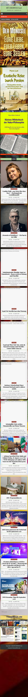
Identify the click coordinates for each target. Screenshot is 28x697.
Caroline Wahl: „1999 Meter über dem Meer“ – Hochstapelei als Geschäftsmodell (14, 193)
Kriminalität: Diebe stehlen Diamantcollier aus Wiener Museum (14, 425)
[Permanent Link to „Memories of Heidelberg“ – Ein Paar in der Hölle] (14, 218)
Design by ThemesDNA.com (14, 648)
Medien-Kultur (14, 189)
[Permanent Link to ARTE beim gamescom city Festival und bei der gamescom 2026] (14, 518)
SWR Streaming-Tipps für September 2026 (14, 598)
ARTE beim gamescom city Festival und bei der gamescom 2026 (14, 530)
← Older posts (3, 611)
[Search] (26, 13)
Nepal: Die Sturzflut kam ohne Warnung (14, 311)
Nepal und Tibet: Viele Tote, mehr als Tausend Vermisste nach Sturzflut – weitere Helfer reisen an (14, 346)
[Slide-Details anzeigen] (14, 44)
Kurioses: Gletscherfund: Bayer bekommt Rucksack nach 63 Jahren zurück (14, 387)
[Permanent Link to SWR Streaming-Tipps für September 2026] (14, 586)
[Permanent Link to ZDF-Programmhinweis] (14, 486)
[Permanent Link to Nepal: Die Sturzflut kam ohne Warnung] (14, 298)
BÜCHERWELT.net (14, 8)
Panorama (14, 270)
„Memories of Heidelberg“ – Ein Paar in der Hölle (9, 19)
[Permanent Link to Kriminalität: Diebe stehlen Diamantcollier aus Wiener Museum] (14, 411)
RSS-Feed (10, 197)
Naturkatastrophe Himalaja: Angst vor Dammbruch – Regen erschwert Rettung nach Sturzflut (14, 274)
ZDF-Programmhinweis (14, 498)
